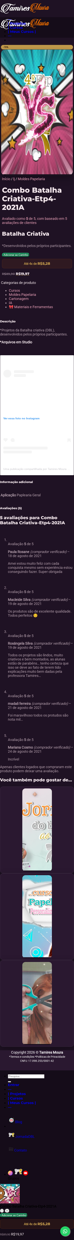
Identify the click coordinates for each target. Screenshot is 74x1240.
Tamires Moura (51, 1052)
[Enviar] (9, 1081)
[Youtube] (25, 1174)
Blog (18, 1122)
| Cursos (15, 27)
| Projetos (17, 23)
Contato (20, 1150)
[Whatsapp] (18, 1174)
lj (14, 179)
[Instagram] (10, 1174)
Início (6, 179)
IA (10, 303)
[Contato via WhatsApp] (65, 1231)
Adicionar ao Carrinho (16, 254)
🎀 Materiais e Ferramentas (31, 307)
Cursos (14, 290)
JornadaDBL (24, 1136)
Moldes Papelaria (31, 179)
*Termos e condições (22, 1056)
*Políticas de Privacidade (50, 1056)
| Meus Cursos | (22, 31)
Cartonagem (19, 299)
